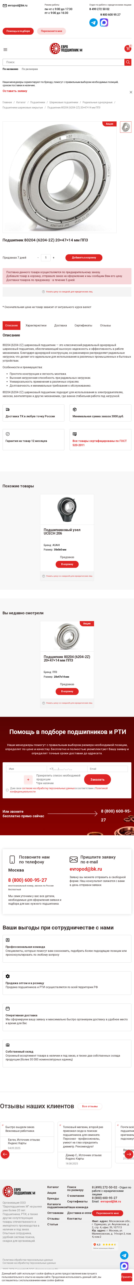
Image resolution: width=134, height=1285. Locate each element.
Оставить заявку (15, 91)
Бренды (53, 1198)
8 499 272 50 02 (99, 9)
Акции (51, 1192)
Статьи (52, 1224)
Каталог (53, 1187)
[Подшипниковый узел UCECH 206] (67, 509)
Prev (5, 1155)
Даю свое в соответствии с (59, 790)
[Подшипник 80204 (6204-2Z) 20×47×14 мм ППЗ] (67, 636)
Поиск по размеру (75, 1189)
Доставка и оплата (81, 1212)
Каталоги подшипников (57, 1206)
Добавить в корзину (84, 257)
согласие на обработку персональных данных (48, 788)
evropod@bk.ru (86, 869)
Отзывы (53, 1218)
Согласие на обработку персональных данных (29, 1263)
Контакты (74, 1218)
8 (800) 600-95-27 (27, 880)
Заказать (98, 779)
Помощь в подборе (18, 31)
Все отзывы (90, 1106)
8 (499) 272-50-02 (104, 1187)
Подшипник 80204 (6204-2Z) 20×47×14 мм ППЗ (67, 658)
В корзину (67, 564)
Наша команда (77, 1207)
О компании (75, 1195)
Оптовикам (55, 1212)
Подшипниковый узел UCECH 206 (62, 531)
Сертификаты (77, 1201)
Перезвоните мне (51, 31)
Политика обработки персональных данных (28, 1259)
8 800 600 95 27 (110, 14)
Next (129, 1155)
